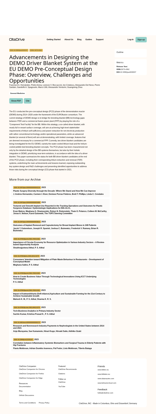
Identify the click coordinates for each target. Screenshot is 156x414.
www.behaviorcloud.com (107, 383)
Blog (79, 39)
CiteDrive (61, 382)
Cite (27, 101)
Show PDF (16, 101)
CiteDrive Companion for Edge (31, 378)
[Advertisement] (78, 18)
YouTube (61, 386)
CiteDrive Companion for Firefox (31, 374)
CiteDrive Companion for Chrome (32, 369)
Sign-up (141, 40)
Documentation (25, 386)
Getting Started (54, 39)
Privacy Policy (44, 403)
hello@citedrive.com (105, 393)
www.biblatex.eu (104, 374)
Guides (88, 39)
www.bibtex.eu (103, 370)
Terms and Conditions (27, 403)
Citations (61, 374)
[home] (16, 40)
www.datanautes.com (106, 378)
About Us (68, 39)
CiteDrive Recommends (67, 369)
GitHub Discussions (26, 395)
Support (99, 39)
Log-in (131, 39)
